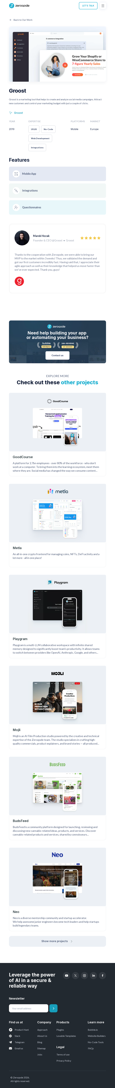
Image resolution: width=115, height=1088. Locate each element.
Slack (17, 1035)
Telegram (19, 1042)
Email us (19, 1048)
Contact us (57, 355)
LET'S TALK (88, 5)
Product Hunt (22, 1029)
